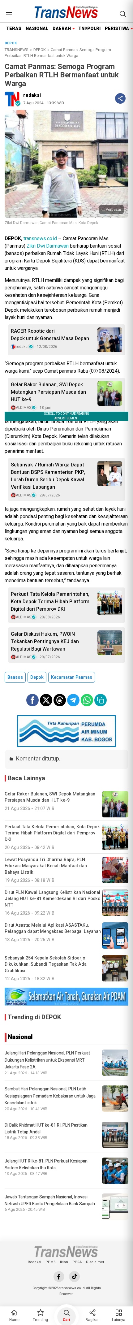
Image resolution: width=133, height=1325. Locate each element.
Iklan (64, 1262)
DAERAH (62, 28)
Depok (37, 677)
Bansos (15, 677)
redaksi (32, 95)
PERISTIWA (117, 28)
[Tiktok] (74, 1276)
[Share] (120, 98)
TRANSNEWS (16, 50)
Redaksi (34, 1262)
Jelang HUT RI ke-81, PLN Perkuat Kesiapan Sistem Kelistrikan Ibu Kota (46, 1164)
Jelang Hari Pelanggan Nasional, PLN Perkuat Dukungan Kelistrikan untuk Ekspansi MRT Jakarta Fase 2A (47, 1060)
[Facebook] (59, 1276)
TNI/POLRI (89, 28)
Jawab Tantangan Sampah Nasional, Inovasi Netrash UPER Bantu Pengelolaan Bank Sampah (50, 1200)
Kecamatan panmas (71, 677)
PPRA (77, 1262)
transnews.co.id (40, 238)
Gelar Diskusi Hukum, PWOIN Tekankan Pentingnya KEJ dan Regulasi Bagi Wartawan (45, 641)
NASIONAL (37, 28)
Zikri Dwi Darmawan (48, 246)
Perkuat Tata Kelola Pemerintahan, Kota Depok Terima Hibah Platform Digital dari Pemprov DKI (50, 602)
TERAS (13, 28)
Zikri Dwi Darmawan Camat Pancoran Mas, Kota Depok (51, 223)
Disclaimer (95, 1262)
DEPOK (39, 50)
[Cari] (123, 14)
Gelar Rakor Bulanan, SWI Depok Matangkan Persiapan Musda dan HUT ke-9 (48, 392)
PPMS (50, 1262)
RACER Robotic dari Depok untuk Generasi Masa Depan (50, 334)
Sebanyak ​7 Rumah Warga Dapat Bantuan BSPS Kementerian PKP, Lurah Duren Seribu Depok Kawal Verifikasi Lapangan (48, 476)
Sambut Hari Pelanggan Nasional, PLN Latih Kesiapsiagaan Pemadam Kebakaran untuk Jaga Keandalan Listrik (50, 1096)
